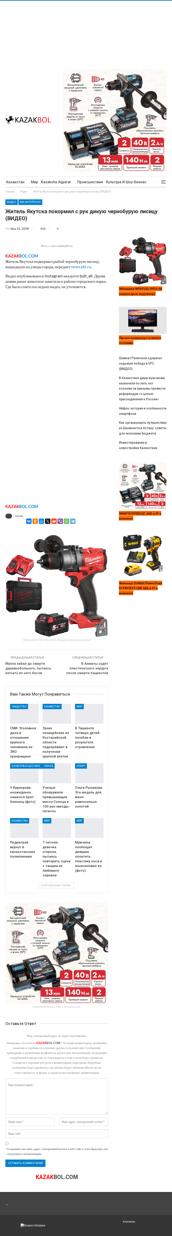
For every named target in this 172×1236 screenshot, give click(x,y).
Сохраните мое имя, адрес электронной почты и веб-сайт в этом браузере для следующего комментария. (57, 1151)
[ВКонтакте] (29, 521)
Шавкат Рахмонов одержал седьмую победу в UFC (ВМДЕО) (140, 363)
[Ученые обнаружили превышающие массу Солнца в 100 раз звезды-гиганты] (57, 773)
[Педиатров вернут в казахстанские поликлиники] (24, 828)
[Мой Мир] (41, 521)
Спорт (81, 766)
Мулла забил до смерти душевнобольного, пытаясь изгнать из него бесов (28, 668)
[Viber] (60, 521)
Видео (11, 202)
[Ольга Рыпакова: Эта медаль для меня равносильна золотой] (89, 773)
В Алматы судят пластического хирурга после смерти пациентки (87, 668)
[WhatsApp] (66, 521)
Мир (34, 182)
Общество (19, 706)
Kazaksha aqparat (56, 182)
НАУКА (48, 766)
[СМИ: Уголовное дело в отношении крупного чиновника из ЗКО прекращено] (24, 714)
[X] (47, 521)
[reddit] (54, 521)
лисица (19, 516)
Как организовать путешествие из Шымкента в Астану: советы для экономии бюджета (143, 428)
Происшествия (90, 182)
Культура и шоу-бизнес (126, 182)
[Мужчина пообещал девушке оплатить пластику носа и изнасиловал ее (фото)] (89, 828)
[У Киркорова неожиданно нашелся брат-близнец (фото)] (24, 773)
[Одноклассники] (35, 521)
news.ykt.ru (81, 266)
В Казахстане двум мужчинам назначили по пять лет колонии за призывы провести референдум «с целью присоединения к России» (142, 388)
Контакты (129, 1221)
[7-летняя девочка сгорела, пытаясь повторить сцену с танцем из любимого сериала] (57, 828)
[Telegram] (72, 521)
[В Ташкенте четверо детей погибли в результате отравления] (89, 714)
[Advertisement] (86, 32)
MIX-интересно (30, 202)
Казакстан (15, 182)
